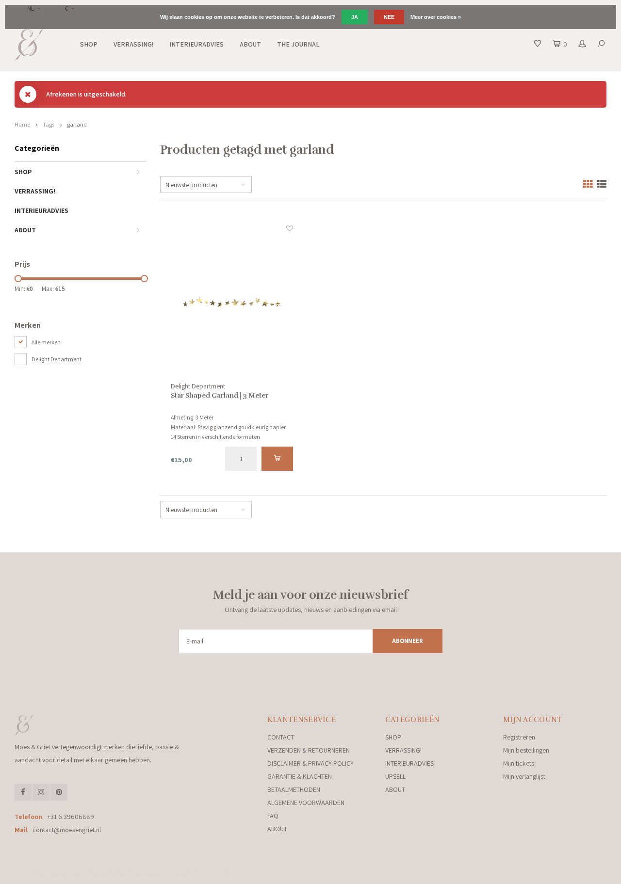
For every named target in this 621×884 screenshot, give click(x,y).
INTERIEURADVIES (196, 44)
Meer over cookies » (435, 17)
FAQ (272, 815)
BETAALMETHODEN (293, 789)
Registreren (519, 737)
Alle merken (46, 342)
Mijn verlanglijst (524, 776)
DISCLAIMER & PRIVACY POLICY (310, 763)
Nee (389, 17)
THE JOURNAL (298, 44)
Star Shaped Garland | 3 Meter (219, 395)
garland (77, 124)
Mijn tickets (518, 763)
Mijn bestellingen (526, 750)
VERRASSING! (133, 44)
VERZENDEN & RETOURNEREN (308, 750)
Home (22, 124)
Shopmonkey (211, 873)
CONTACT (280, 737)
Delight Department (57, 359)
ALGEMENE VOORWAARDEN (305, 802)
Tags (48, 124)
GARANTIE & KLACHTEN (299, 776)
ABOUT (250, 44)
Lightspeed (147, 873)
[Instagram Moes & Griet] (41, 792)
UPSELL (395, 776)
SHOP (89, 44)
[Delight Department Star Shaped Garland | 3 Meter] (232, 302)
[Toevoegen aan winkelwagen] (277, 459)
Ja (354, 17)
